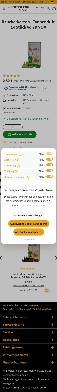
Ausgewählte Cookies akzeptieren (29, 223)
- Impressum (29, 239)
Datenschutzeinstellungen (28, 215)
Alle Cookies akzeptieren (28, 232)
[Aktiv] (49, 153)
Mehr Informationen (33, 205)
